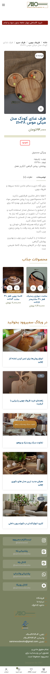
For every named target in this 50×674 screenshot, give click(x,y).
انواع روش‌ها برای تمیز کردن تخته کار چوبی (26, 360)
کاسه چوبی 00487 (13, 296)
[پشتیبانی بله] (44, 551)
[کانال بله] (44, 563)
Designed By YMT (34, 663)
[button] (33, 288)
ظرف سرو (20, 42)
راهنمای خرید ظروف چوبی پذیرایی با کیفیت (26, 402)
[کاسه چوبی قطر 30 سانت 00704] (36, 280)
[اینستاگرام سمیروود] (44, 540)
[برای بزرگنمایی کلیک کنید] (41, 109)
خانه (45, 42)
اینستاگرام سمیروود (21, 539)
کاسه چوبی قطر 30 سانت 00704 (37, 298)
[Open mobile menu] (3, 5)
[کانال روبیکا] (44, 585)
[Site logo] (37, 5)
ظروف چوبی (34, 42)
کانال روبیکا (21, 585)
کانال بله (22, 562)
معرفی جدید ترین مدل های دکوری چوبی (27, 483)
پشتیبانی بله (22, 551)
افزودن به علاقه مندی (40, 288)
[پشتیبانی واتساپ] (44, 574)
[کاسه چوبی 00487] (13, 280)
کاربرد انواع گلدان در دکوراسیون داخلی (25, 523)
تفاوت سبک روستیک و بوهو (29, 442)
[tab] (41, 177)
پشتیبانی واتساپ (21, 573)
